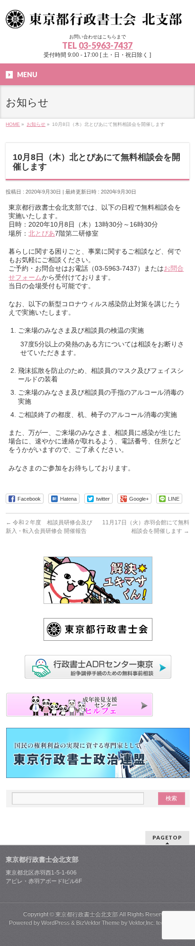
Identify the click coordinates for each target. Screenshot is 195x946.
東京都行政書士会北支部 (86, 914)
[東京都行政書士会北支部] (97, 17)
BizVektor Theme (98, 922)
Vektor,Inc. (142, 922)
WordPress (55, 922)
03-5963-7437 (106, 45)
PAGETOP (167, 837)
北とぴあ (41, 233)
